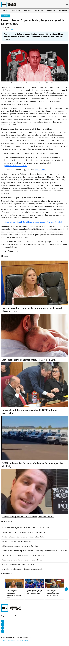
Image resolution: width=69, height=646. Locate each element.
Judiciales (51, 11)
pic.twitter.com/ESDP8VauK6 (15, 166)
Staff (26, 641)
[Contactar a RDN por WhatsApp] (2, 631)
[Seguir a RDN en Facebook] (2, 621)
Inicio (4, 11)
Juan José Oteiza (6, 27)
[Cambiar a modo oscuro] (61, 4)
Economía (63, 11)
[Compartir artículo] (12, 29)
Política (27, 11)
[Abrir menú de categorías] (66, 4)
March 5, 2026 (40, 170)
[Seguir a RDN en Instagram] (2, 624)
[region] (34, 589)
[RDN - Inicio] (9, 4)
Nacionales (15, 11)
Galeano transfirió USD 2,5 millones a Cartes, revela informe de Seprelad (33, 222)
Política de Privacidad (8, 641)
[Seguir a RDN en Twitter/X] (2, 628)
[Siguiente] (66, 589)
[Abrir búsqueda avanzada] (63, 4)
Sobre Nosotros (20, 641)
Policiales (39, 11)
